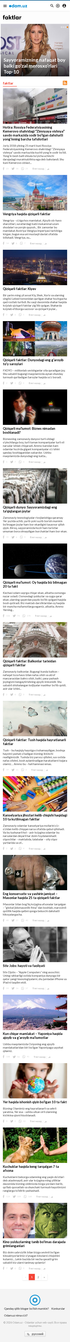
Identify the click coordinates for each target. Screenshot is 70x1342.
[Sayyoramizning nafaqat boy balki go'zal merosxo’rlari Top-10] (35, 50)
